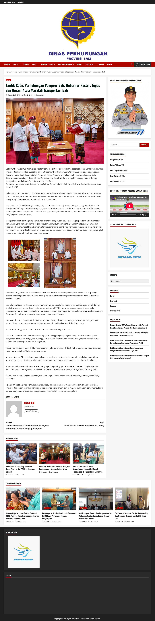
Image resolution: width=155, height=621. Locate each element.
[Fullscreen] (146, 215)
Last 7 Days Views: (116, 170)
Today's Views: (115, 159)
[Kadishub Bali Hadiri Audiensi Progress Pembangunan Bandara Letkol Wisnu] (55, 453)
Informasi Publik (47, 64)
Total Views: (114, 176)
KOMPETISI (89, 64)
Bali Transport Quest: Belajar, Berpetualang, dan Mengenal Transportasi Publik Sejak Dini (126, 349)
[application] (129, 206)
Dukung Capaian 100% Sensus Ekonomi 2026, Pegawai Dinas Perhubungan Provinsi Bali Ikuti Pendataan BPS (129, 326)
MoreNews (85, 618)
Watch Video (145, 64)
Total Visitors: (115, 181)
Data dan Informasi (65, 64)
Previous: (27, 425)
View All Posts (31, 411)
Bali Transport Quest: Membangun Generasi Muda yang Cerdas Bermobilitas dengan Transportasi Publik (128, 341)
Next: (84, 424)
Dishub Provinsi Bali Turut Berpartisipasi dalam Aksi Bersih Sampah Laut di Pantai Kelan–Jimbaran (87, 469)
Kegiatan (101, 64)
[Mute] (143, 215)
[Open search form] (132, 64)
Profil (15, 64)
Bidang (25, 64)
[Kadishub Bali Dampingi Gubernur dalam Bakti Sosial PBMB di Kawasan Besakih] (21, 453)
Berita (8, 80)
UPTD (34, 64)
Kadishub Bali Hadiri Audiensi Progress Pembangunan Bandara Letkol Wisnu (54, 467)
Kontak (109, 64)
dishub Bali (12, 95)
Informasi (113, 301)
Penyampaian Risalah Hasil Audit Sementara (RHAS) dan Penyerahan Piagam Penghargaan (129, 334)
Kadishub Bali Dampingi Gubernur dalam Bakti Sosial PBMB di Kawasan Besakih (20, 469)
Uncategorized (115, 310)
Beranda (7, 64)
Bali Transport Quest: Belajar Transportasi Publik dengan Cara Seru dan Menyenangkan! (129, 356)
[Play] (113, 215)
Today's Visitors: (115, 165)
